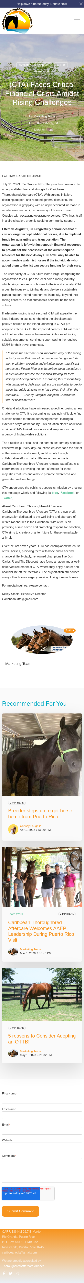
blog (55, 492)
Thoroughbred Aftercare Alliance (23, 1266)
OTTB (61, 65)
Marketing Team (44, 116)
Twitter (7, 498)
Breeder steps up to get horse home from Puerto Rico (40, 813)
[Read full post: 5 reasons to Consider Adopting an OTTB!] (42, 994)
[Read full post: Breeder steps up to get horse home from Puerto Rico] (42, 754)
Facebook (67, 492)
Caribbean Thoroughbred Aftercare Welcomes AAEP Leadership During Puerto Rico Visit (41, 931)
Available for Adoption (34, 65)
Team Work (42, 71)
